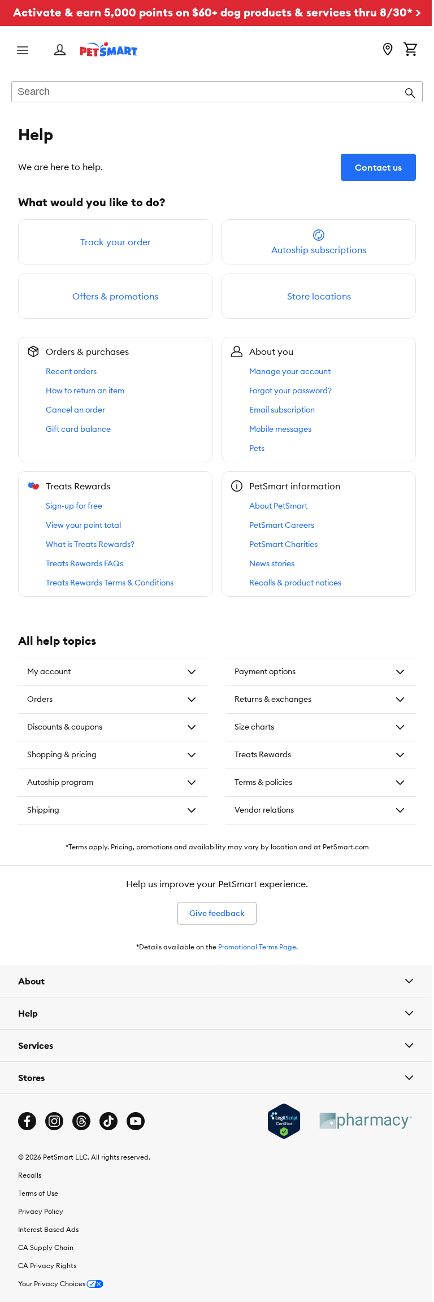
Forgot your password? (290, 390)
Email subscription (282, 410)
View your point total (83, 525)
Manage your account (290, 371)
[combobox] (217, 92)
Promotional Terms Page (253, 964)
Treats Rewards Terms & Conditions (109, 583)
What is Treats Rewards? (90, 544)
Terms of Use (38, 1210)
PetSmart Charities (283, 544)
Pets (256, 448)
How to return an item (85, 390)
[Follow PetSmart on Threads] (81, 1138)
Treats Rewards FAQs (84, 563)
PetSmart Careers (281, 525)
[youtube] (136, 1138)
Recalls (29, 1192)
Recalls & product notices (295, 583)
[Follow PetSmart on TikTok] (108, 1138)
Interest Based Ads (48, 1246)
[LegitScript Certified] (275, 1138)
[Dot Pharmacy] (356, 1138)
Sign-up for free (74, 506)
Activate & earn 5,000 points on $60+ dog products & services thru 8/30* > (217, 12)
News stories (271, 563)
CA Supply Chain (45, 1264)
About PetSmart (278, 506)
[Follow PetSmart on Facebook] (27, 1138)
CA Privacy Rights (47, 1282)
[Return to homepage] (108, 49)
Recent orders (71, 371)
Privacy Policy (40, 1228)
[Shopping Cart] (410, 50)
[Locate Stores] (387, 50)
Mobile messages (280, 429)
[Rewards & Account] (60, 51)
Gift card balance (78, 429)
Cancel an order (75, 410)
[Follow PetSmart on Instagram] (54, 1138)
